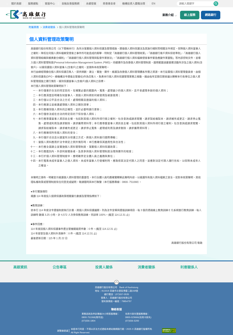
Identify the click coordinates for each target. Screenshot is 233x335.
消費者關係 (146, 267)
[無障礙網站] (169, 330)
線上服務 (189, 14)
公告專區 (60, 267)
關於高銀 (16, 3)
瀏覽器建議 (62, 330)
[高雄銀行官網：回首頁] (26, 14)
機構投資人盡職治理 (133, 3)
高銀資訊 (20, 267)
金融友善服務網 (70, 3)
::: (7, 3)
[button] (116, 282)
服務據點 (33, 3)
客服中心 (50, 3)
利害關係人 (189, 267)
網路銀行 (210, 14)
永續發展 (91, 3)
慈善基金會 (109, 3)
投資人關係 (104, 267)
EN (153, 3)
